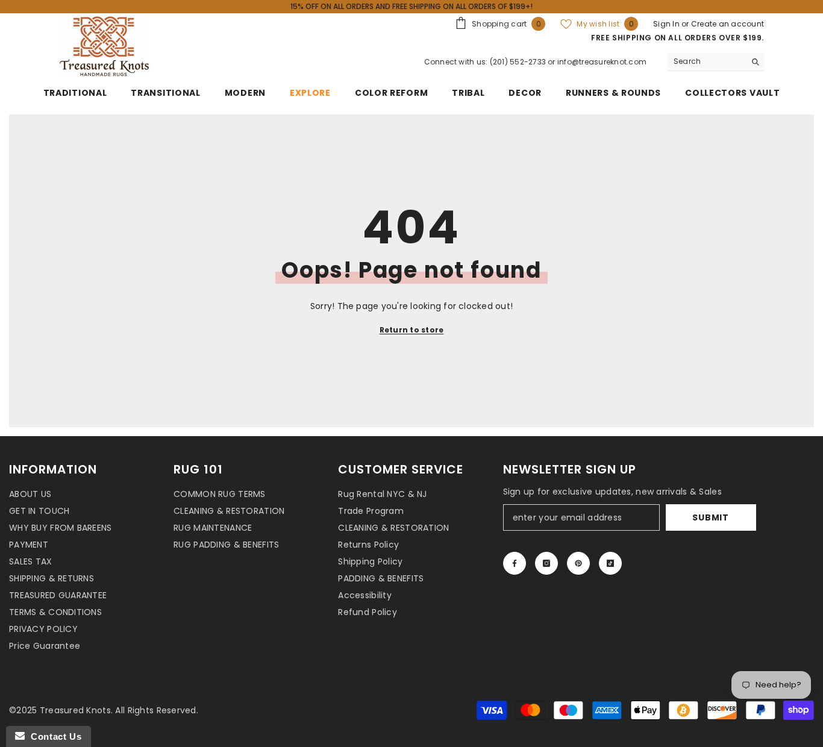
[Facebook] (514, 563)
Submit (710, 517)
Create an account (727, 24)
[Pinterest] (578, 563)
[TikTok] (610, 563)
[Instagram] (546, 563)
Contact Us (53, 736)
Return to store (412, 330)
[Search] (716, 61)
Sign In (667, 24)
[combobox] (706, 61)
